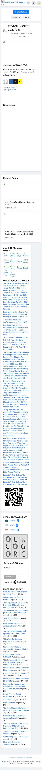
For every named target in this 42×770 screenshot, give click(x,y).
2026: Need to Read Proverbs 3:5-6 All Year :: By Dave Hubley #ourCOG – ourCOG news (15, 341)
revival (14, 90)
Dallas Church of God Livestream (12, 695)
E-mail (7, 568)
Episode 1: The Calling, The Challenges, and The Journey (15, 483)
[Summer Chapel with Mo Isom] (6, 268)
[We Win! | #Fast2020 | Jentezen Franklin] (13, 255)
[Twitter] (15, 81)
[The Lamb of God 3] (26, 261)
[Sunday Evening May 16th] (13, 261)
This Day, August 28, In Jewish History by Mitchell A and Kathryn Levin (15, 662)
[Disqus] (21, 139)
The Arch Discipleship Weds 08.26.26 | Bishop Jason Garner (16, 709)
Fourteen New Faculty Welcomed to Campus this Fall (15, 648)
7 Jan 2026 (22, 322)
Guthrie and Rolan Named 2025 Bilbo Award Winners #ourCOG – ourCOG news (16, 464)
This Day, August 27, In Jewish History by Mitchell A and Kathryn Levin (15, 725)
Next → (26, 17)
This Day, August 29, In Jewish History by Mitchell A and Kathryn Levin (15, 604)
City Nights (7, 699)
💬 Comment (16, 97)
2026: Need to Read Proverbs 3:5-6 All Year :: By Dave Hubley (15, 346)
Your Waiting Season (11, 618)
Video (13, 87)
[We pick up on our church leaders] (6, 274)
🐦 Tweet (36, 97)
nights (9, 90)
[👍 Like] (6, 97)
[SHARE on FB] (11, 81)
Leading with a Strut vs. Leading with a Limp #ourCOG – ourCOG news (15, 327)
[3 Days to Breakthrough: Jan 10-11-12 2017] (19, 255)
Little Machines (9, 703)
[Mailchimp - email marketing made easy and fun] (16, 584)
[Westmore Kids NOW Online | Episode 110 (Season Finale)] (19, 261)
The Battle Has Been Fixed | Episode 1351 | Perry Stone (14, 632)
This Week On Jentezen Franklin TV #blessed (12, 640)
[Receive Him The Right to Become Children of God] (26, 268)
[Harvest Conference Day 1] (13, 274)
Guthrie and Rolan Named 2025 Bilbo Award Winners (16, 470)
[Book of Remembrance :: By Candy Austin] (6, 255)
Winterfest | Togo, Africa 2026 (15, 737)
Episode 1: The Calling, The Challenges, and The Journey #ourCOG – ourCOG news (15, 477)
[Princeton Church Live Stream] (19, 268)
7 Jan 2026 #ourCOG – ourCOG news (12, 321)
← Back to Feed (21, 12)
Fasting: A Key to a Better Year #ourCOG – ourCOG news (15, 313)
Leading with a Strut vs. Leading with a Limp (15, 332)
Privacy (4, 761)
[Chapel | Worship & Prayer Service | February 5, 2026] (26, 255)
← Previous (16, 17)
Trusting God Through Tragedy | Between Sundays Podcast (15, 611)
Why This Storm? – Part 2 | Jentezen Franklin (14, 624)
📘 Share (26, 97)
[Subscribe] (20, 81)
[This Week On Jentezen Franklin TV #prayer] (13, 268)
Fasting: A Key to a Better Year (15, 317)
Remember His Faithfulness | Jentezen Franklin (14, 717)
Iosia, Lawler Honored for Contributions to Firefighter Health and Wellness (14, 686)
